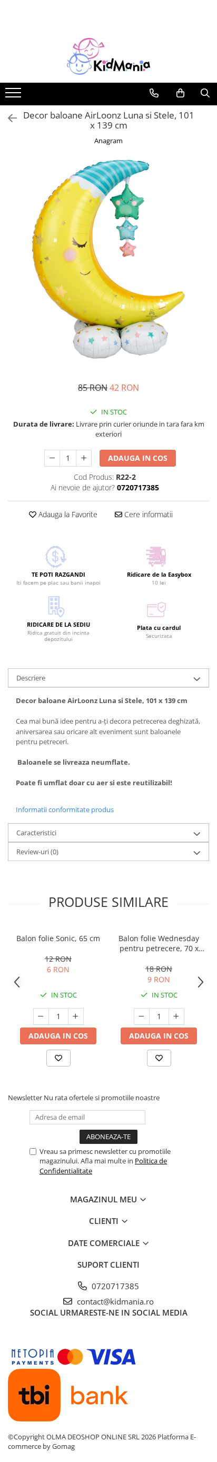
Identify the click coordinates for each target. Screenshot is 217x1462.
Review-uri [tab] (37, 851)
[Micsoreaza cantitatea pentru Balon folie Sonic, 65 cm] (41, 1016)
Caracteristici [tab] (36, 832)
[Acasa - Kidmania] (108, 56)
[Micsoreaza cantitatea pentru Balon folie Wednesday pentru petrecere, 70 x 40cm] (142, 1016)
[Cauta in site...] (205, 93)
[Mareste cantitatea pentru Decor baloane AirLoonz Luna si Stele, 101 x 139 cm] (84, 458)
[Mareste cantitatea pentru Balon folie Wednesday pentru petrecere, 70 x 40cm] (176, 1016)
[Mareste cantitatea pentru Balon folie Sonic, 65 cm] (76, 1016)
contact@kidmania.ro (114, 1301)
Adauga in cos (137, 458)
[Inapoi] (8, 118)
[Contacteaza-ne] (154, 93)
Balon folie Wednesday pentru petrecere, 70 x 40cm (159, 943)
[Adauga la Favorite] (58, 1058)
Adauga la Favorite (66, 514)
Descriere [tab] (30, 678)
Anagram (108, 140)
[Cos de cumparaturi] (180, 93)
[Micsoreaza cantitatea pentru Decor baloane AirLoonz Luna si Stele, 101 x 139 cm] (52, 458)
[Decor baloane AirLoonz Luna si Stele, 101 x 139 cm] (108, 259)
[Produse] (14, 96)
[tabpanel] (108, 259)
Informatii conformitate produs (65, 809)
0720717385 (114, 1286)
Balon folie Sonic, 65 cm (58, 938)
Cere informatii (147, 514)
